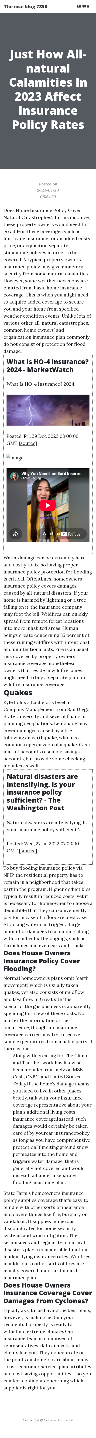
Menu (82, 6)
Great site (51, 999)
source (27, 443)
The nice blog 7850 (26, 6)
